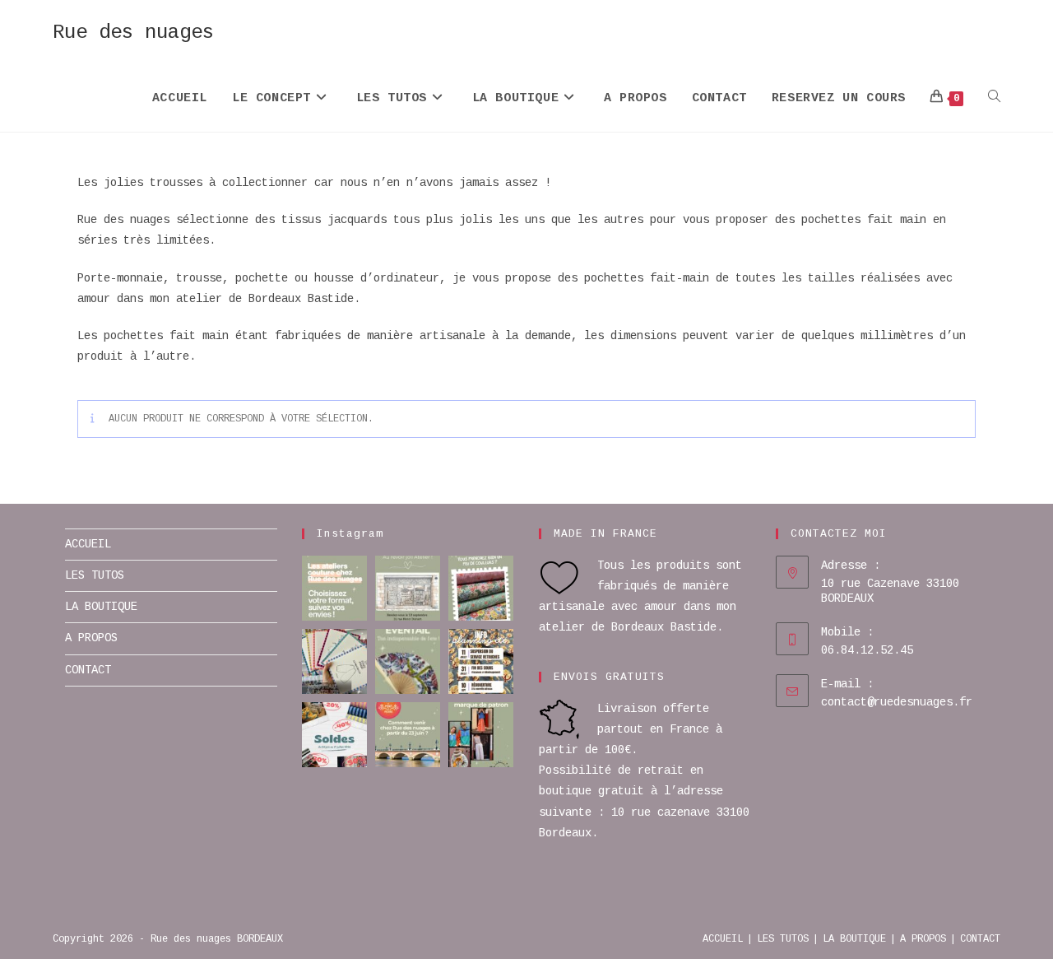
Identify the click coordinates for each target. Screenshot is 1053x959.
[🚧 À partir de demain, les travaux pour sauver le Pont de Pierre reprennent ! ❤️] (407, 734)
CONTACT (88, 670)
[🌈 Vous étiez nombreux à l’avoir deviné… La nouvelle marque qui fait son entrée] (334, 661)
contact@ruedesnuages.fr (896, 702)
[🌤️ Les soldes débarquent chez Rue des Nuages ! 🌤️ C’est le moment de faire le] (334, 734)
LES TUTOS (94, 575)
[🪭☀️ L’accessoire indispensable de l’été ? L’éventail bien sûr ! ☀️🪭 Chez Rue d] (407, 661)
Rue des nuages (133, 32)
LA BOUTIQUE (101, 606)
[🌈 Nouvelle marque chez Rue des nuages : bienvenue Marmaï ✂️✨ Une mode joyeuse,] (480, 734)
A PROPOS (91, 638)
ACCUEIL (88, 544)
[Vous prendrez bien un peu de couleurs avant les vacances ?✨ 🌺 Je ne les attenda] (480, 588)
